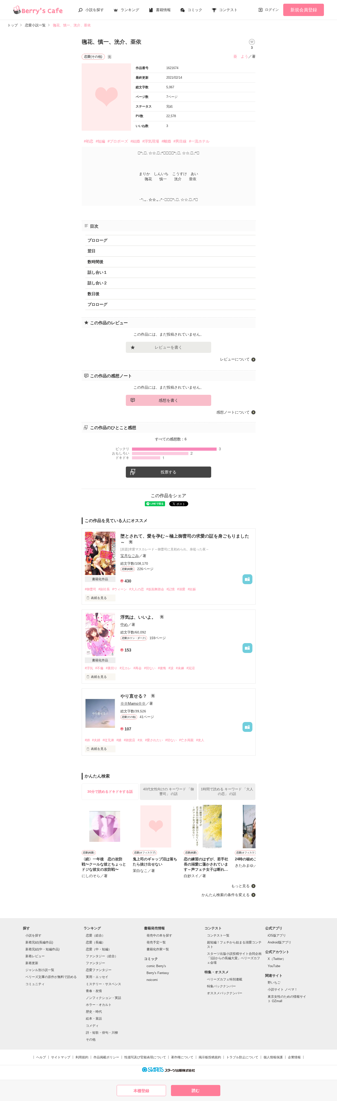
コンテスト (228, 10)
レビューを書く (168, 347)
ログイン (272, 10)
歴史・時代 (94, 1011)
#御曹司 (90, 589)
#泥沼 (191, 668)
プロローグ (97, 240)
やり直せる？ (134, 696)
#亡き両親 (186, 740)
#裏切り (111, 668)
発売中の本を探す (159, 935)
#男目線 (180, 141)
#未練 (180, 668)
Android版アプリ (279, 942)
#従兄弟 (108, 740)
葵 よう (240, 56)
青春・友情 (94, 991)
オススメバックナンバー (224, 993)
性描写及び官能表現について (145, 1057)
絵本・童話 (94, 1018)
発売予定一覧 (156, 942)
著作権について (182, 1057)
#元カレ (125, 668)
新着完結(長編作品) (39, 942)
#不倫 (99, 668)
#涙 (170, 668)
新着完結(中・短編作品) (42, 949)
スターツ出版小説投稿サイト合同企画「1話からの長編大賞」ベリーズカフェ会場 (234, 958)
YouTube (274, 966)
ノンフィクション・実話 (103, 998)
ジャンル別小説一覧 (39, 970)
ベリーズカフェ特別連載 (224, 979)
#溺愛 (181, 589)
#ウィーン (119, 589)
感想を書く (168, 400)
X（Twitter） (277, 959)
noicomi (152, 980)
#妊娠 (192, 589)
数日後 (93, 294)
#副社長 (104, 589)
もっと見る (240, 886)
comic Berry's (156, 966)
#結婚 (135, 141)
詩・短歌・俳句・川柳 (102, 1032)
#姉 (87, 740)
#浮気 (89, 668)
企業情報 (294, 1057)
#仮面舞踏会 (155, 589)
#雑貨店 (129, 740)
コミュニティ (35, 984)
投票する (168, 472)
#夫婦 (96, 740)
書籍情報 (163, 10)
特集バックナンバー (221, 986)
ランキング (130, 10)
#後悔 (162, 668)
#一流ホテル (199, 141)
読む (196, 1090)
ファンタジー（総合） (102, 956)
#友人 (200, 740)
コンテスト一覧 (218, 935)
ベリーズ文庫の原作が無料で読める (51, 977)
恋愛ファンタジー (99, 970)
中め (124, 624)
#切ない (149, 668)
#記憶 (171, 589)
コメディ (92, 1026)
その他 (90, 1039)
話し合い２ (97, 283)
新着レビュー (35, 956)
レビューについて (235, 359)
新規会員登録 (303, 9)
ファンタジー (95, 963)
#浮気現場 (150, 141)
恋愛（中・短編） (99, 949)
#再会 (137, 668)
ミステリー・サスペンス (103, 984)
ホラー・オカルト (99, 1005)
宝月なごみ (129, 556)
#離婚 (166, 141)
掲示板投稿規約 (210, 1057)
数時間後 (95, 262)
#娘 (118, 740)
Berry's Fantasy (158, 973)
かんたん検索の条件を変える (226, 895)
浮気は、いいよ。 (138, 617)
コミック (194, 10)
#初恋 (88, 141)
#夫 (140, 740)
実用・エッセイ (97, 977)
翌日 (91, 251)
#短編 (100, 141)
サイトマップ (60, 1057)
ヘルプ (41, 1057)
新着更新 (31, 963)
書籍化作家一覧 (158, 949)
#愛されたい (154, 740)
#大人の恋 (136, 589)
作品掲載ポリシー (106, 1057)
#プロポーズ (118, 141)
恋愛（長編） (95, 942)
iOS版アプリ (277, 935)
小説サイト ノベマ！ (283, 989)
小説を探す (94, 10)
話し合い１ (97, 272)
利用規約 (81, 1057)
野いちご (274, 982)
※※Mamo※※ (133, 703)
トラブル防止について (242, 1057)
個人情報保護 (273, 1057)
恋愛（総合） (95, 935)
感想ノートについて (233, 412)
